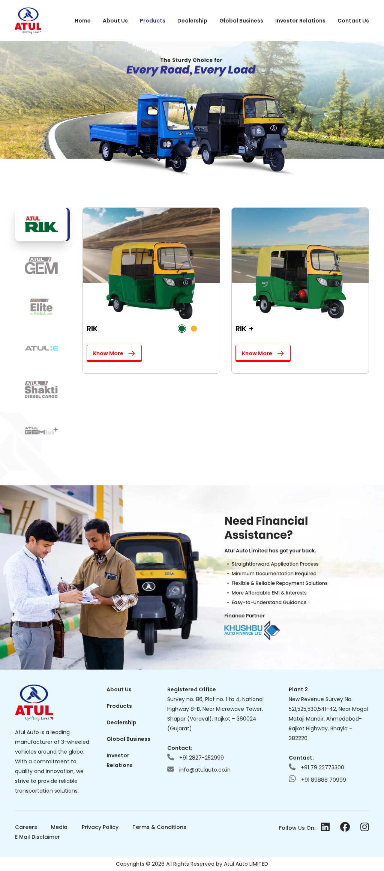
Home (83, 20)
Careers (26, 827)
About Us (115, 20)
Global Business (241, 20)
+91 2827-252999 (201, 757)
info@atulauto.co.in (204, 769)
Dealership (192, 20)
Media (59, 827)
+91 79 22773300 (321, 767)
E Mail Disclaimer (37, 837)
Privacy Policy (100, 827)
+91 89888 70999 (323, 780)
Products (152, 20)
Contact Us (353, 20)
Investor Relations (300, 20)
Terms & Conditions (159, 827)
